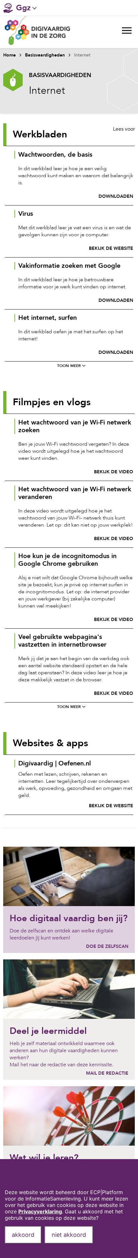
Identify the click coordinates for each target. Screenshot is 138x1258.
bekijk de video (113, 472)
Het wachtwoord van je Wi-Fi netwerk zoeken (74, 426)
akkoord (23, 1234)
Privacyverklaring (40, 1211)
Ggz (23, 8)
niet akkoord (69, 1234)
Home (9, 55)
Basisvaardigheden (45, 55)
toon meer (69, 365)
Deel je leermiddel (48, 1031)
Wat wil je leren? (44, 1158)
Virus (25, 214)
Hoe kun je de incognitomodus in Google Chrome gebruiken (67, 560)
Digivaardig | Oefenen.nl (54, 763)
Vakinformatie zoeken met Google (69, 266)
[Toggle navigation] (127, 32)
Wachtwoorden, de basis (55, 155)
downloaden (116, 196)
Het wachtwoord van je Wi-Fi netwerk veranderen (74, 493)
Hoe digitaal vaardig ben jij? (69, 918)
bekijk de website (111, 248)
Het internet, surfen (47, 318)
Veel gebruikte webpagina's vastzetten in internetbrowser (62, 641)
